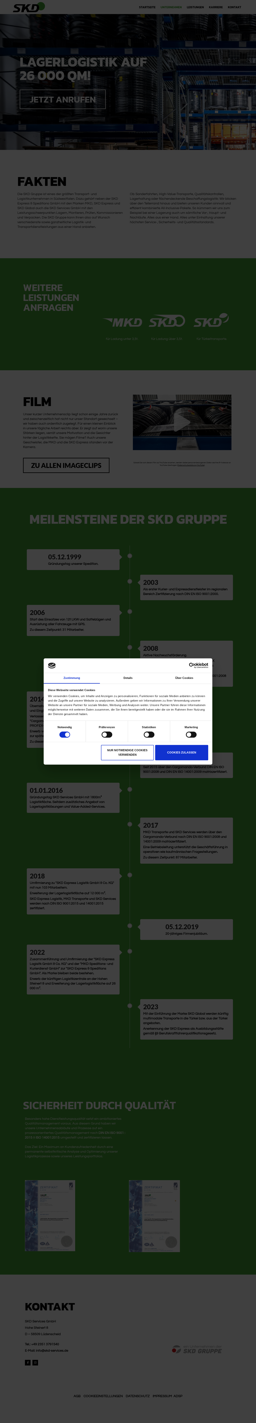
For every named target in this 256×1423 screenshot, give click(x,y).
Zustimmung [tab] (72, 677)
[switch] (107, 735)
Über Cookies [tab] (184, 677)
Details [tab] (128, 677)
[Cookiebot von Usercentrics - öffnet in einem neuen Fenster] (191, 665)
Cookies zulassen (181, 752)
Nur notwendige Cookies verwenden (127, 752)
